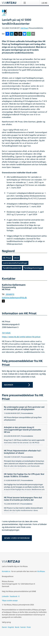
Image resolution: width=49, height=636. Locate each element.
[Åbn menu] (25, 2)
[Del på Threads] (20, 34)
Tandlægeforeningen (33, 268)
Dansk (4, 627)
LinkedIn (5, 596)
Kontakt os (6, 571)
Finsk (29, 627)
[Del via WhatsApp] (29, 34)
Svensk (23, 627)
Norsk (17, 627)
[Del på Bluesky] (24, 34)
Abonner (8, 384)
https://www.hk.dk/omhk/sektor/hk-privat (21, 336)
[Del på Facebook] (7, 34)
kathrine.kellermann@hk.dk (14, 298)
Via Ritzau (41, 571)
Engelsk (11, 627)
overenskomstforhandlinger (15, 263)
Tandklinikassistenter (12, 268)
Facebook (13, 596)
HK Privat (24, 28)
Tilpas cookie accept (9, 600)
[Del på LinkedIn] (12, 34)
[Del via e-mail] (33, 34)
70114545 (6, 333)
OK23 (16, 258)
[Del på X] (16, 34)
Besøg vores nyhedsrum (16, 538)
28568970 (10, 294)
